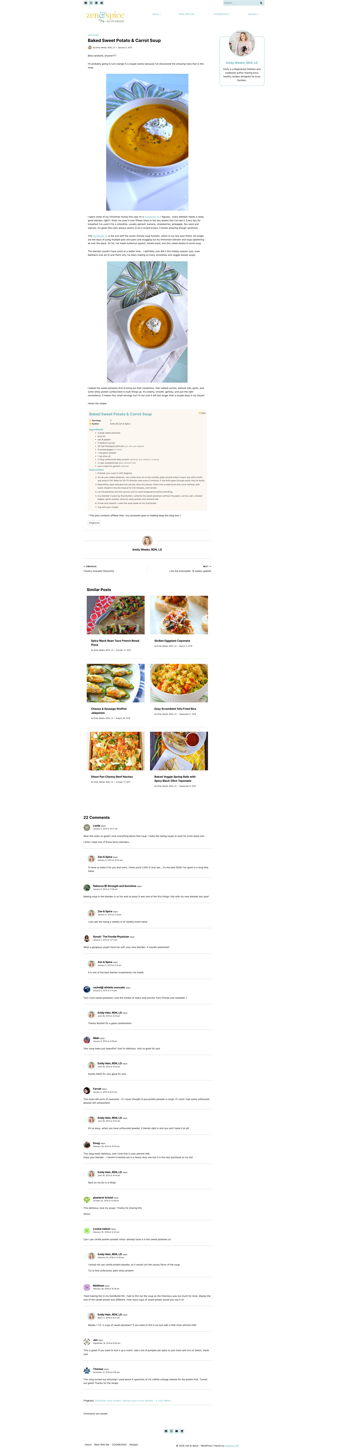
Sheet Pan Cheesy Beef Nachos (112, 776)
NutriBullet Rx (152, 216)
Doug (96, 1143)
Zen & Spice (105, 856)
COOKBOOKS (119, 1444)
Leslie (96, 825)
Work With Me (101, 1444)
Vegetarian (94, 523)
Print (203, 413)
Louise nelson (102, 1228)
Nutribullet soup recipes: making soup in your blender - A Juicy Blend (132, 1400)
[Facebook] (85, 3)
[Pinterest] (101, 3)
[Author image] (90, 48)
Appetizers (93, 35)
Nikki (96, 1038)
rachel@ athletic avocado (109, 987)
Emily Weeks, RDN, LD (105, 47)
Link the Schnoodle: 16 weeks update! (190, 569)
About (88, 1444)
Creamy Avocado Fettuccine (98, 569)
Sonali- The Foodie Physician (111, 936)
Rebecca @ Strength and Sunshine (114, 886)
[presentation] (116, 615)
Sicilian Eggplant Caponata (172, 640)
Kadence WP (232, 1445)
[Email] (176, 1431)
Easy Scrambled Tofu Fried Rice (175, 708)
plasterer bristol (103, 1197)
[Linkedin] (96, 3)
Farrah (97, 1088)
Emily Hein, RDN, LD (110, 1012)
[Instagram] (91, 3)
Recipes (134, 1444)
